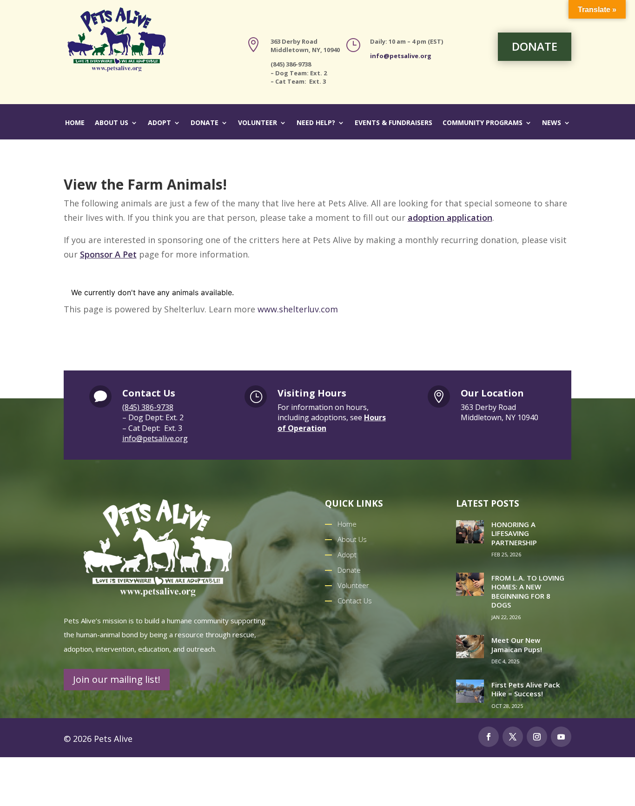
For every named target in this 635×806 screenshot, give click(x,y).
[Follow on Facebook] (488, 737)
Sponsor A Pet (108, 254)
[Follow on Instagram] (537, 737)
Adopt (159, 123)
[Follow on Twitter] (513, 737)
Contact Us (354, 600)
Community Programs (483, 123)
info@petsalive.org (400, 56)
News (551, 123)
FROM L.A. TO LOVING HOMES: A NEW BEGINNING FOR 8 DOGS (527, 591)
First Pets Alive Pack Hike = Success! (525, 689)
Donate (204, 123)
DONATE (534, 46)
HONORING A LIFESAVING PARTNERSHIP (514, 533)
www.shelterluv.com (298, 309)
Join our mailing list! (116, 679)
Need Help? (316, 123)
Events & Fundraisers (393, 123)
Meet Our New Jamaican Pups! (516, 644)
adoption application (450, 217)
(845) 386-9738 (147, 407)
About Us (111, 123)
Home (75, 123)
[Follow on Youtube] (561, 737)
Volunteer (257, 123)
